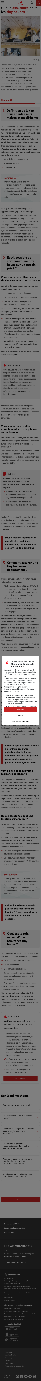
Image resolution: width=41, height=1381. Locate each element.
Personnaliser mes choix (20, 721)
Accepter (20, 709)
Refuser (20, 715)
